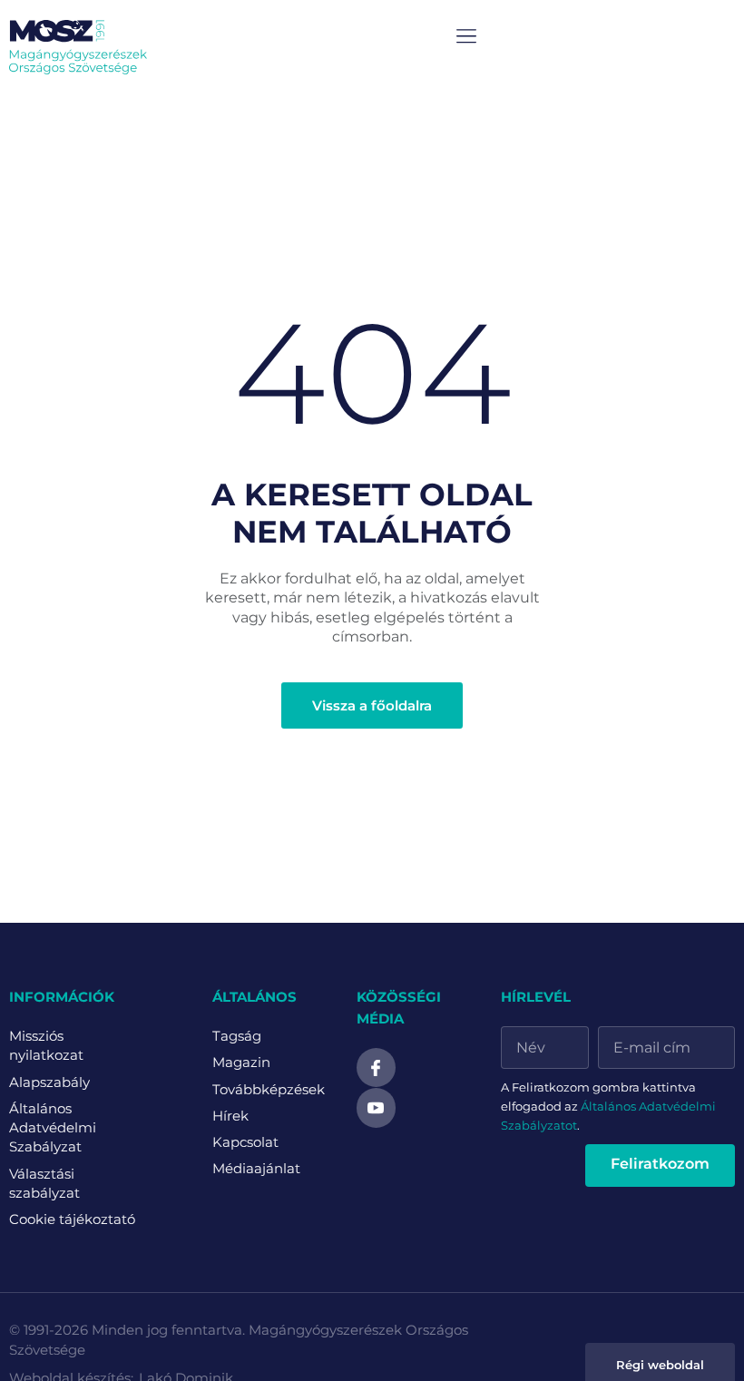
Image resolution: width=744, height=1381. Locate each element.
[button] (467, 37)
